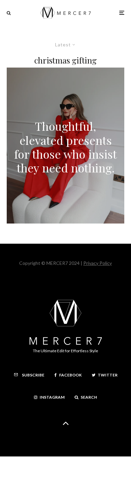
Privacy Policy (97, 263)
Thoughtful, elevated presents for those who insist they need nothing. (65, 147)
